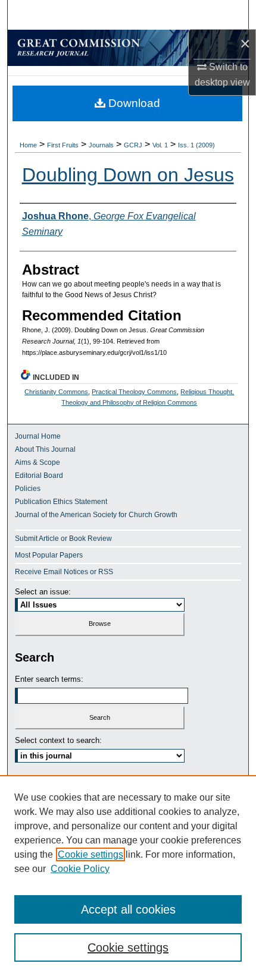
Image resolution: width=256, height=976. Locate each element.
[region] (128, 875)
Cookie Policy (80, 869)
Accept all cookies (128, 909)
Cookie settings (90, 854)
